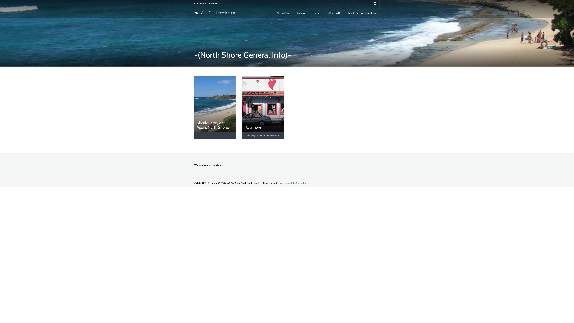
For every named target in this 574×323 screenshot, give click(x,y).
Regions (301, 13)
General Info (283, 13)
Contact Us (214, 3)
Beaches (316, 13)
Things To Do (335, 13)
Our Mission (200, 3)
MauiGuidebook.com (216, 12)
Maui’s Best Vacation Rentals (363, 13)
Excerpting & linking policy (292, 183)
